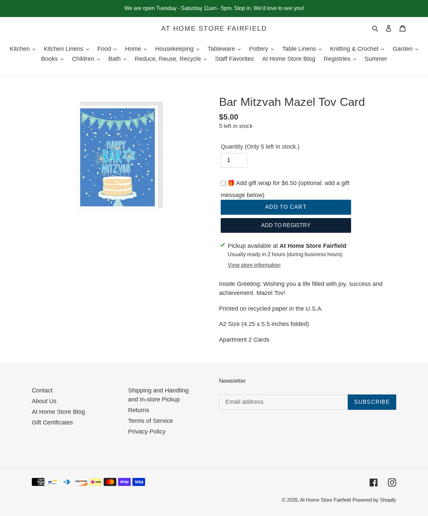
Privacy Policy (147, 431)
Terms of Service (150, 420)
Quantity (260, 146)
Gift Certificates (52, 422)
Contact (42, 390)
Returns (138, 410)
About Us (44, 401)
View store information (254, 265)
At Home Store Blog (58, 411)
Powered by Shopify (374, 500)
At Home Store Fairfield (214, 28)
